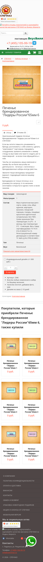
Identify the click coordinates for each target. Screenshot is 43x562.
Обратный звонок (29, 48)
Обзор (8, 132)
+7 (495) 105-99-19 (19, 43)
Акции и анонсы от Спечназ (16, 510)
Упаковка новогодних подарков (18, 505)
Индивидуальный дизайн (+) (20, 260)
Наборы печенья (21, 59)
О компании (9, 476)
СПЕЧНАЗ (7, 59)
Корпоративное (8, 61)
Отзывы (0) (21, 132)
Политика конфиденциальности (18, 481)
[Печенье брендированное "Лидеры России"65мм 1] (10, 346)
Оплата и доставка (12, 485)
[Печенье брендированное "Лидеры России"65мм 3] (10, 390)
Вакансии (7, 490)
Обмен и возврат (11, 500)
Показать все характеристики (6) (16, 251)
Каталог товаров (13, 52)
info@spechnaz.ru (15, 48)
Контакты (7, 495)
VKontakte (10, 538)
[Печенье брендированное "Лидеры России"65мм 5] (10, 434)
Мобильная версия (12, 515)
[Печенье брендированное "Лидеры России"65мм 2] (32, 346)
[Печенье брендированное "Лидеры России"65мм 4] (32, 390)
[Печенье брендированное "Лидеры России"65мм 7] (32, 434)
